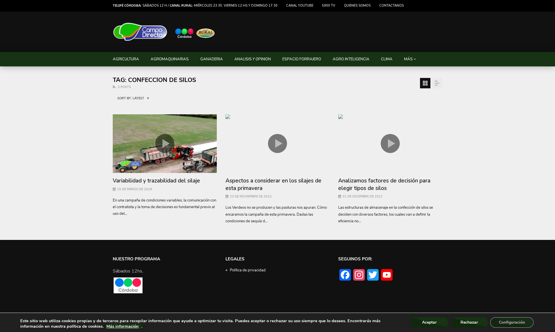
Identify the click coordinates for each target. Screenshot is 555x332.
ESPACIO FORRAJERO (301, 59)
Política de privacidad (248, 270)
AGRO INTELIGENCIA (351, 59)
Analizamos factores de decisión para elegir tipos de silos (384, 184)
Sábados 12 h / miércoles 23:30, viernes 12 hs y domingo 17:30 (195, 5)
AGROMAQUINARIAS (170, 59)
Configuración (512, 322)
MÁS (408, 59)
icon (164, 143)
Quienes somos (357, 5)
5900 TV (328, 5)
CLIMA (387, 59)
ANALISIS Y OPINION (252, 59)
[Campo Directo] (164, 32)
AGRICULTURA (126, 59)
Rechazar (469, 322)
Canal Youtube (299, 5)
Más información (122, 326)
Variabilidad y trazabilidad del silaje (156, 180)
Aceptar (429, 322)
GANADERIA (211, 59)
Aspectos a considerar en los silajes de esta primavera (273, 184)
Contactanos (391, 5)
